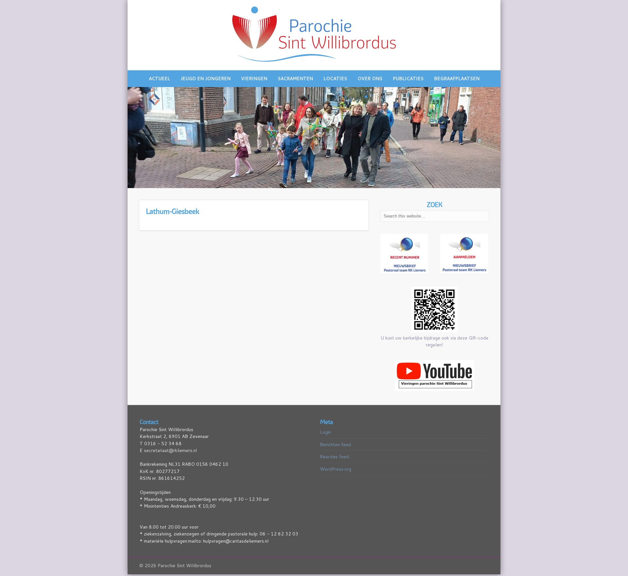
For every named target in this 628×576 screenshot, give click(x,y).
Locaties (335, 78)
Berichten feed (335, 441)
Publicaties (408, 78)
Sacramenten (295, 78)
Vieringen (254, 78)
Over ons (370, 78)
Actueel (159, 78)
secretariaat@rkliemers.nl (170, 447)
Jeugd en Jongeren (206, 78)
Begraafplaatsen (457, 78)
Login (325, 429)
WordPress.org (335, 466)
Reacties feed (334, 454)
